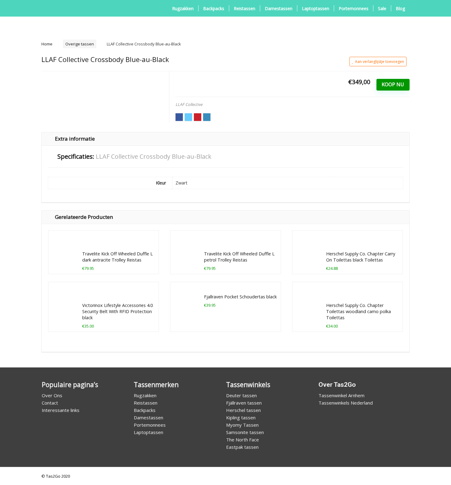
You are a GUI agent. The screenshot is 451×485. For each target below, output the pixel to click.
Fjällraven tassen (244, 403)
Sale (382, 8)
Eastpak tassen (242, 447)
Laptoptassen (315, 8)
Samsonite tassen (245, 432)
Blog (400, 8)
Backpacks (213, 8)
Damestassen (278, 8)
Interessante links (60, 410)
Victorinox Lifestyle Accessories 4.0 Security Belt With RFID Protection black (117, 311)
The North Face (242, 440)
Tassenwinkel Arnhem (341, 395)
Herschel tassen (243, 410)
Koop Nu (393, 84)
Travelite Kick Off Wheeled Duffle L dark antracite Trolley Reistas (117, 257)
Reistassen (244, 8)
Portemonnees (353, 8)
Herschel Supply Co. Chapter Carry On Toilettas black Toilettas (360, 257)
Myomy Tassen (242, 425)
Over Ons (52, 395)
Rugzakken (183, 8)
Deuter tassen (241, 395)
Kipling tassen (241, 417)
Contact (50, 403)
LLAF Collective (188, 104)
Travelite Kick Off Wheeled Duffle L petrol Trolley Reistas (239, 257)
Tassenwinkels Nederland (345, 403)
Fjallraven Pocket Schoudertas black (240, 297)
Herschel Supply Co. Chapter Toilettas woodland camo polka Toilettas (358, 311)
